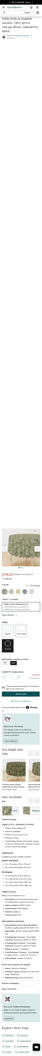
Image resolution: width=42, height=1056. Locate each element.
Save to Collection (21, 701)
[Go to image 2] (20, 567)
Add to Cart (21, 694)
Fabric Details (10, 615)
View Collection (11, 741)
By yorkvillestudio (33, 789)
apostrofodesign (22, 35)
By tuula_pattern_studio (9, 789)
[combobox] (28, 12)
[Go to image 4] (23, 567)
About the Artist (21, 989)
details (27, 2)
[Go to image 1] (18, 567)
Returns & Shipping (21, 983)
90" (13, 663)
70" (5, 663)
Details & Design (21, 819)
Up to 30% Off (18, 2)
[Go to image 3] (21, 567)
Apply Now (9, 1019)
